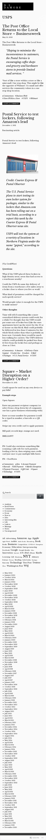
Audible (14, 541)
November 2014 (11, 729)
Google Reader (24, 550)
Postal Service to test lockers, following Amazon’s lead (20, 118)
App (29, 538)
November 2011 (11, 803)
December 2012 (11, 776)
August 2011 (9, 809)
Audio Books (22, 541)
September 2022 (11, 602)
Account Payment (29, 464)
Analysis (8, 504)
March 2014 (9, 745)
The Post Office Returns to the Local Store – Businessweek (21, 30)
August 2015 (9, 711)
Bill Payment (18, 467)
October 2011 (10, 805)
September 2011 (11, 807)
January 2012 (10, 798)
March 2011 (9, 821)
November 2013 (11, 754)
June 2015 (8, 716)
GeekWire (11, 264)
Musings (8, 527)
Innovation (7, 553)
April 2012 (9, 792)
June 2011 (8, 814)
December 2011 (10, 801)
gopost (6, 353)
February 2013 (10, 774)
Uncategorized (10, 531)
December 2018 (11, 660)
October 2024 (10, 577)
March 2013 (9, 772)
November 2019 (11, 644)
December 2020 (11, 624)
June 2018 (8, 667)
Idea (18, 464)
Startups (34, 560)
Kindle (39, 553)
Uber (4, 566)
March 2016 (9, 696)
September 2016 (11, 689)
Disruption (39, 544)
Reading (18, 560)
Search (8, 493)
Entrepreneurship (30, 547)
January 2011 (10, 825)
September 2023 (11, 589)
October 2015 (10, 707)
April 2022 (9, 606)
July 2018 (8, 664)
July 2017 (8, 678)
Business (12, 544)
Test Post (27, 563)
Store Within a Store (12, 98)
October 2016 (10, 687)
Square (35, 469)
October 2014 (10, 731)
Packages (7, 356)
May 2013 (8, 767)
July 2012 (8, 785)
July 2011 (8, 812)
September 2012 (11, 783)
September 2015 (11, 709)
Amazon (19, 350)
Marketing (18, 557)
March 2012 (9, 794)
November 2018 (11, 662)
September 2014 (11, 734)
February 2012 (10, 796)
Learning (6, 557)
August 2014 (9, 736)
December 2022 (11, 595)
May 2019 (8, 653)
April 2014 (9, 743)
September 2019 (11, 647)
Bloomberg (30, 541)
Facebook (6, 550)
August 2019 (9, 649)
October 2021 (10, 618)
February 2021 (10, 620)
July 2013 (8, 763)
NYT (27, 556)
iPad (26, 553)
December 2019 (11, 642)
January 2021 (10, 622)
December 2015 (11, 702)
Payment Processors (11, 469)
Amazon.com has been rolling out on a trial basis (21, 210)
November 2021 (11, 615)
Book (37, 541)
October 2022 (10, 600)
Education (17, 547)
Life (6, 522)
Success (5, 563)
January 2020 (10, 640)
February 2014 (10, 747)
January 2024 (10, 582)
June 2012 (8, 787)
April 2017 (9, 680)
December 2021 (11, 613)
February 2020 (10, 638)
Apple (35, 538)
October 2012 (10, 780)
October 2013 (10, 756)
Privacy (11, 560)
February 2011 (10, 823)
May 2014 (8, 740)
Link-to (7, 524)
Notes (7, 529)
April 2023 (9, 593)
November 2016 (11, 685)
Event (7, 513)
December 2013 (11, 751)
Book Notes (9, 506)
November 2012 (11, 778)
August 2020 (9, 627)
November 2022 (11, 597)
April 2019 (9, 656)
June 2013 (8, 765)
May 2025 (8, 573)
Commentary (8, 96)
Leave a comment (11, 103)
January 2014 (10, 749)
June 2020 (9, 629)
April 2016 (9, 693)
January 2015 (10, 725)
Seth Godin (26, 560)
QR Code (25, 469)
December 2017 (11, 673)
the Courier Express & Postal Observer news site (21, 222)
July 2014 (8, 738)
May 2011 (8, 816)
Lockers (26, 353)
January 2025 (10, 575)
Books (4, 544)
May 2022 (8, 604)
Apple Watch (6, 541)
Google (14, 550)
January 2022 (10, 611)
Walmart (34, 98)
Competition (22, 544)
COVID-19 (31, 544)
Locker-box (16, 353)
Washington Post (15, 566)
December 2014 (11, 727)
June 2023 (9, 591)
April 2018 (9, 669)
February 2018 (10, 671)
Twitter (36, 562)
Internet (16, 553)
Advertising (11, 538)
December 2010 (11, 827)
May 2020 (9, 631)
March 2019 (9, 658)
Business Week (21, 96)
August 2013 (9, 760)
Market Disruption (34, 467)
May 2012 (8, 789)
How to (7, 515)
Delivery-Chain (32, 350)
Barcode (7, 467)
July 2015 (8, 714)
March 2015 (9, 720)
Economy (8, 511)
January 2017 (10, 682)
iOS (22, 553)
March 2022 (9, 609)
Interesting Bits (11, 520)
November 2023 (11, 584)
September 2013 (11, 758)
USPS (25, 98)
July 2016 (8, 691)
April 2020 (9, 633)
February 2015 (10, 722)
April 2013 (9, 769)
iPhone (32, 553)
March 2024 (9, 580)
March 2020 (9, 635)
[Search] (40, 496)
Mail (34, 353)
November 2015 (11, 705)
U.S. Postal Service (21, 356)
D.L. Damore (13, 6)
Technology (8, 472)
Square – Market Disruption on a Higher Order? (17, 375)
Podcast (5, 560)
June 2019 (8, 651)
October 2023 (10, 586)
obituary (35, 557)
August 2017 (9, 676)
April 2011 (9, 818)
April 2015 (9, 718)
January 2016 (10, 700)
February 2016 (10, 698)
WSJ (26, 565)
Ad (3, 538)
